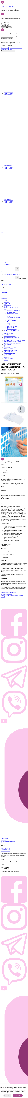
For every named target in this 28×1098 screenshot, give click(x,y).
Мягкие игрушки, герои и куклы (12, 341)
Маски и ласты (11, 323)
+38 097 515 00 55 (8, 92)
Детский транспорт (9, 346)
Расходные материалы (9, 336)
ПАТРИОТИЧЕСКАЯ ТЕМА (12, 330)
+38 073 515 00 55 (8, 95)
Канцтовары (7, 334)
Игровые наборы (8, 348)
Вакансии (3, 840)
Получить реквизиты (6, 27)
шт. (16, 36)
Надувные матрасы (12, 326)
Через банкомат (7, 21)
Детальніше (7, 1095)
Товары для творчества (10, 338)
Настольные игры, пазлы (10, 350)
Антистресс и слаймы (9, 331)
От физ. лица (6, 22)
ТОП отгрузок (7, 305)
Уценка (6, 360)
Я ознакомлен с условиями (7, 50)
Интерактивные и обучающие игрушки (14, 340)
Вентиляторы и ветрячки (13, 310)
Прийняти (17, 1095)
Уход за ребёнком (8, 351)
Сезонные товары (8, 333)
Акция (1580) (7, 303)
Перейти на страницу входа (8, 6)
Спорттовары (7, 354)
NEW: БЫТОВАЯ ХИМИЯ (11, 307)
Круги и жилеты (11, 320)
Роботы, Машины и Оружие (11, 337)
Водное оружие (11, 312)
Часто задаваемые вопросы (8, 841)
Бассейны (9, 319)
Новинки (6, 302)
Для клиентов (4, 838)
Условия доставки (5, 843)
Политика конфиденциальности (9, 48)
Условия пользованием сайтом (11, 48)
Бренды (6, 306)
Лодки (8, 322)
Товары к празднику (9, 355)
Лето (5, 274)
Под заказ (6, 357)
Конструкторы (7, 344)
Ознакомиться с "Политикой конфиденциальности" (8, 593)
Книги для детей (8, 358)
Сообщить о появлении (6, 38)
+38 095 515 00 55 (8, 93)
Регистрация (7, 124)
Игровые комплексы (12, 313)
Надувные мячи (11, 327)
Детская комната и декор (10, 347)
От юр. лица (6, 24)
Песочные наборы (11, 329)
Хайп (5, 300)
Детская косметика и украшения (12, 343)
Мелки (8, 324)
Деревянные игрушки (9, 353)
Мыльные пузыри (11, 314)
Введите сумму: (5, 25)
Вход (5, 262)
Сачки (8, 316)
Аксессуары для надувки (14, 274)
